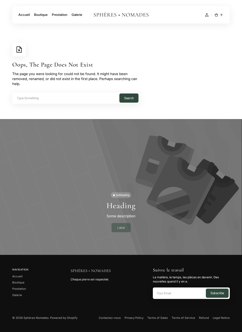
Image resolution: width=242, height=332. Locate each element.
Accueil (17, 276)
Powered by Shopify (63, 318)
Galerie (17, 295)
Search (129, 98)
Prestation (19, 289)
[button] (207, 15)
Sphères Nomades (36, 318)
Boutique (18, 282)
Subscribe (217, 293)
